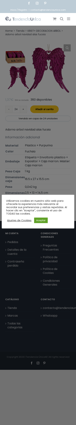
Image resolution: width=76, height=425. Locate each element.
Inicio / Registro (19, 9)
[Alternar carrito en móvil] (54, 19)
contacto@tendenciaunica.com (48, 9)
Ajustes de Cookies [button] (19, 220)
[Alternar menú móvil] (69, 19)
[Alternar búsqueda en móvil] (61, 19)
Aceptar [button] (41, 220)
